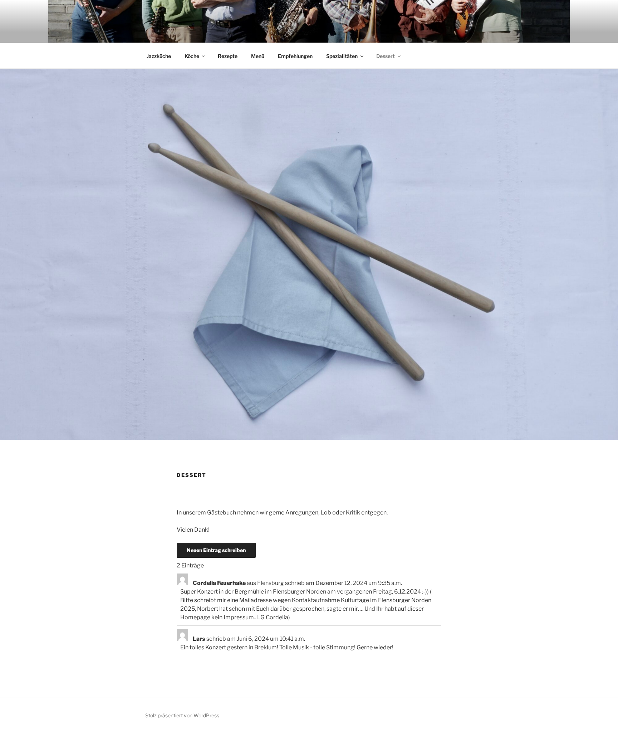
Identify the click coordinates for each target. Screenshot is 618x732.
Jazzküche (159, 56)
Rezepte (227, 56)
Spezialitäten (342, 56)
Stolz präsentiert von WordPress (182, 715)
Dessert (385, 56)
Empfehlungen (295, 56)
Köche (192, 56)
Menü (257, 56)
